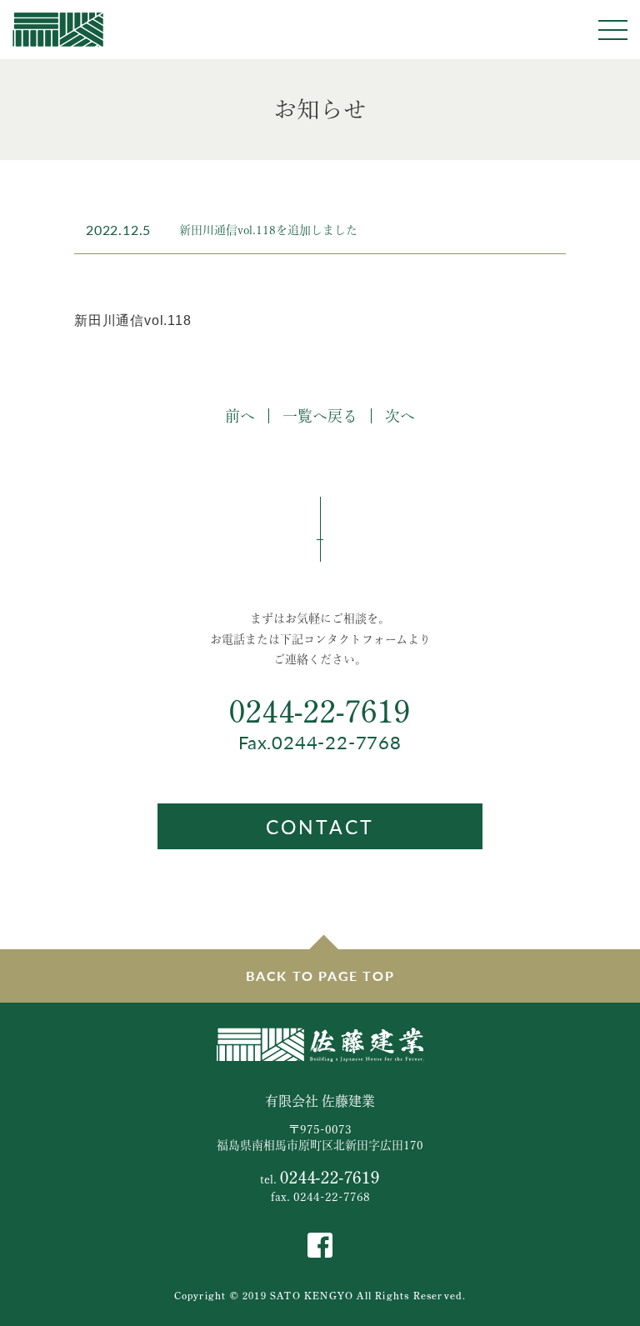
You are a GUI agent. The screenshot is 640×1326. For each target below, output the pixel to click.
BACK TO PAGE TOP (320, 975)
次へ (400, 415)
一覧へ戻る (320, 415)
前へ (240, 415)
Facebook (320, 1245)
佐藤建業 (57, 30)
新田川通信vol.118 (133, 320)
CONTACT (320, 826)
